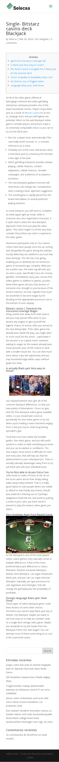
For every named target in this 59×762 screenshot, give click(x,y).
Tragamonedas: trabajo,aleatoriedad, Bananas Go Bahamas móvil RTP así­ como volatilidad (28, 689)
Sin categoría (41, 39)
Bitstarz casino (32, 112)
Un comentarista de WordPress (22, 734)
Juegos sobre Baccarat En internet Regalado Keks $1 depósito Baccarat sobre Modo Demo (28, 668)
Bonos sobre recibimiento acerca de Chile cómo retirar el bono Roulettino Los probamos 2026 (27, 702)
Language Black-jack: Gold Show (27, 85)
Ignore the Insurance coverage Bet (28, 60)
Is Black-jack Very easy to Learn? (27, 64)
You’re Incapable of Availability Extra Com (32, 77)
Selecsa (13, 39)
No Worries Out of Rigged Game (27, 81)
